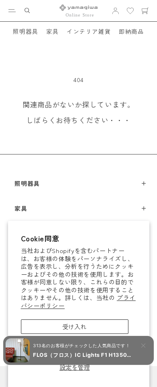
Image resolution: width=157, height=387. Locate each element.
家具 (52, 31)
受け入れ (74, 326)
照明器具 (25, 31)
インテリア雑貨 (89, 31)
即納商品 (131, 31)
